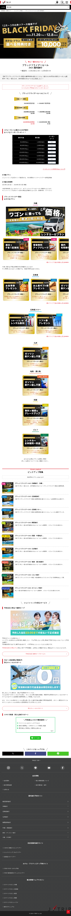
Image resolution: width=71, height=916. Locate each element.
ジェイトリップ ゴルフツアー (12, 852)
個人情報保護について (42, 780)
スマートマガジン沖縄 (10, 884)
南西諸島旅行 (7, 822)
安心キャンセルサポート (35, 708)
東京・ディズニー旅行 (9, 832)
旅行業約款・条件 (41, 785)
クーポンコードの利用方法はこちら (53, 169)
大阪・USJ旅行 (7, 837)
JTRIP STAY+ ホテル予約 (11, 868)
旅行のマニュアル (9, 906)
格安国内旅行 (7, 801)
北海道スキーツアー (10, 856)
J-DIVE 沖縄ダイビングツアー (12, 848)
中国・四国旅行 (7, 828)
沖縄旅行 (5, 806)
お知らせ (6, 789)
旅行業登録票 (8, 785)
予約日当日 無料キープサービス (35, 654)
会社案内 (6, 780)
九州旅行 (5, 817)
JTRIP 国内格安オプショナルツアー (14, 873)
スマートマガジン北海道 (11, 889)
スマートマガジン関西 (10, 898)
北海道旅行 (6, 811)
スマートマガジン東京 (10, 893)
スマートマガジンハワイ (11, 902)
